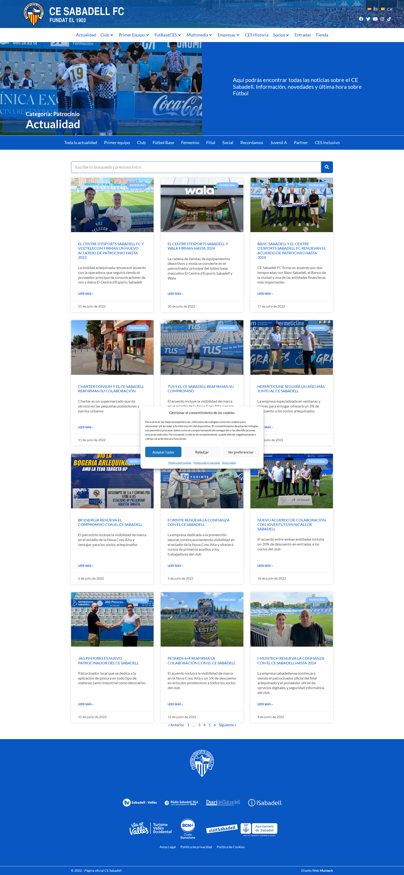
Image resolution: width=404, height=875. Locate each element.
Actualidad (86, 34)
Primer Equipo (132, 34)
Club (105, 34)
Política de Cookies (179, 462)
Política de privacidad (207, 462)
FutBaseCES (166, 34)
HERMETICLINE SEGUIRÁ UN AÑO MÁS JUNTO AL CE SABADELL (291, 388)
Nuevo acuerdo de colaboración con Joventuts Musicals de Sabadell (291, 524)
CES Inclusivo (327, 142)
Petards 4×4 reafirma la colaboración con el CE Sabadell (201, 660)
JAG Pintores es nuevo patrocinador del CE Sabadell (108, 660)
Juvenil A (278, 142)
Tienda (322, 34)
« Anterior (176, 725)
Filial (210, 142)
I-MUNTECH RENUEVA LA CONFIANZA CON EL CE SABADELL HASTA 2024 (290, 660)
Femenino (190, 142)
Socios (279, 34)
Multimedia (197, 34)
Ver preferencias (240, 452)
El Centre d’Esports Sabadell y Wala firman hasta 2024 (198, 245)
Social (227, 142)
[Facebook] (361, 19)
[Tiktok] (389, 19)
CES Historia (256, 34)
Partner (301, 142)
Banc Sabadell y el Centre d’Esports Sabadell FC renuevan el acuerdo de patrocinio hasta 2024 (291, 250)
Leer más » (86, 293)
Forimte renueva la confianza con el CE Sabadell (199, 522)
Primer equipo (117, 142)
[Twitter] (368, 19)
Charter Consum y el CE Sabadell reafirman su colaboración (111, 388)
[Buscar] (327, 167)
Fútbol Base (163, 142)
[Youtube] (375, 19)
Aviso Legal (229, 462)
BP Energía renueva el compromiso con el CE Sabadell (110, 522)
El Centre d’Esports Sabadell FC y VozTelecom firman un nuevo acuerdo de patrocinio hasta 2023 (111, 250)
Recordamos (251, 142)
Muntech (326, 870)
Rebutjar (202, 452)
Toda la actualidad (80, 142)
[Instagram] (382, 19)
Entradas (303, 34)
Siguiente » (227, 725)
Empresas (226, 34)
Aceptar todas (163, 452)
